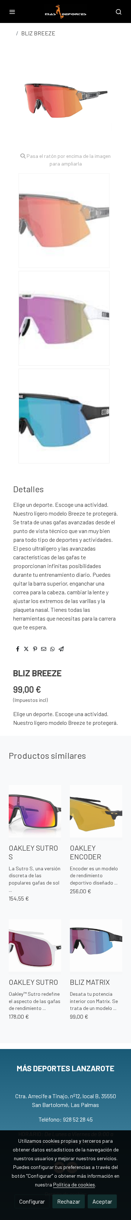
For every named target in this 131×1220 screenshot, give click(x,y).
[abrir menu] (12, 11)
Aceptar (102, 1201)
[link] (65, 11)
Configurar (32, 1201)
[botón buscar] (118, 11)
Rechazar (68, 1201)
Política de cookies (74, 1184)
